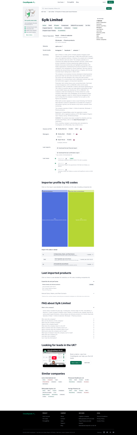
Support (63, 423)
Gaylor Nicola (61, 139)
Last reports (99, 29)
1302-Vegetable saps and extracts (63, 258)
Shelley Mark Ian (62, 129)
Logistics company (84, 416)
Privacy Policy (101, 418)
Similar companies (101, 39)
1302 (44, 259)
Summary (99, 24)
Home (44, 11)
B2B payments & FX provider (86, 418)
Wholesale (58, 40)
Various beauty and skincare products (51, 284)
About (62, 416)
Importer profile (100, 32)
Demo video (99, 38)
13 (43, 254)
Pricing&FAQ (70, 2)
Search (109, 8)
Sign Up (110, 2)
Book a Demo (29, 35)
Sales (62, 421)
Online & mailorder (66, 35)
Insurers (81, 423)
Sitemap (99, 432)
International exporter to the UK (87, 425)
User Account (46, 416)
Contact (63, 418)
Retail (57, 35)
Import (98, 34)
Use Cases (61, 2)
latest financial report (79, 119)
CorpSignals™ (33, 432)
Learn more (87, 362)
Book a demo (75, 362)
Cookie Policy (100, 421)
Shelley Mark (61, 134)
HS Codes (45, 418)
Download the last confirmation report (69, 152)
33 (43, 264)
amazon (75, 50)
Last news (99, 31)
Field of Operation (101, 22)
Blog (77, 2)
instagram (58, 50)
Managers (99, 27)
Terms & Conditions (102, 416)
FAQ (97, 36)
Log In (104, 2)
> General (99, 20)
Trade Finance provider (85, 421)
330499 (91, 284)
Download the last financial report (68, 148)
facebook (67, 50)
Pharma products (69, 40)
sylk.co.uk (58, 46)
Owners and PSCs (101, 26)
